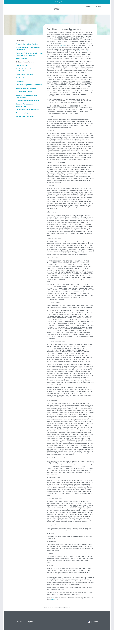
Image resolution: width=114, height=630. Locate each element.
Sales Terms (20, 81)
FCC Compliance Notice (24, 91)
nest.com (62, 45)
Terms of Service (21, 58)
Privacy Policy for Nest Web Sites (27, 44)
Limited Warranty (22, 65)
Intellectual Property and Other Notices (29, 84)
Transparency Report (23, 113)
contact (53, 599)
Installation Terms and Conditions (27, 109)
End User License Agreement (25, 62)
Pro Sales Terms (21, 78)
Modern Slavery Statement (25, 116)
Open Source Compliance (24, 74)
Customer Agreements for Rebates (27, 100)
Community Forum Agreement (26, 88)
